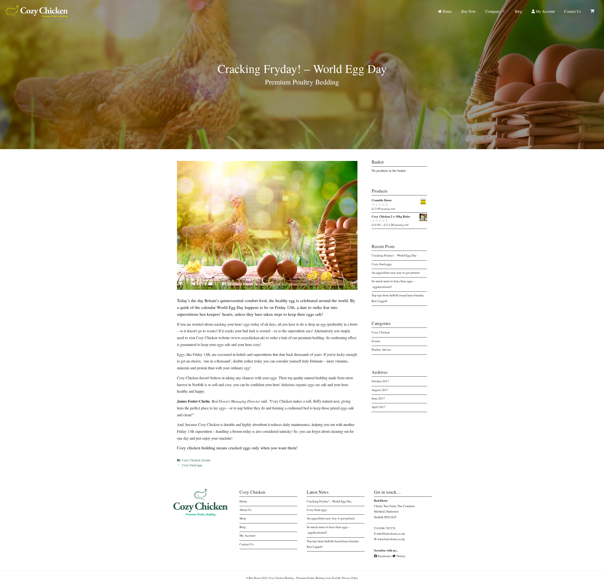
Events (206, 460)
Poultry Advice (381, 349)
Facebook (383, 556)
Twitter (400, 556)
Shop (242, 518)
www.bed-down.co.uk (391, 539)
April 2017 (379, 407)
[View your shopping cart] (592, 11)
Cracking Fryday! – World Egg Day (394, 255)
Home (447, 11)
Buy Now (468, 11)
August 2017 (380, 390)
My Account (545, 11)
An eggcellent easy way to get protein (396, 272)
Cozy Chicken (191, 460)
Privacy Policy (350, 578)
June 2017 (378, 398)
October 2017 (380, 381)
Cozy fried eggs (192, 465)
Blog (518, 11)
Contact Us (572, 11)
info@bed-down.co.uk (391, 533)
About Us (245, 510)
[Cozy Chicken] (36, 10)
